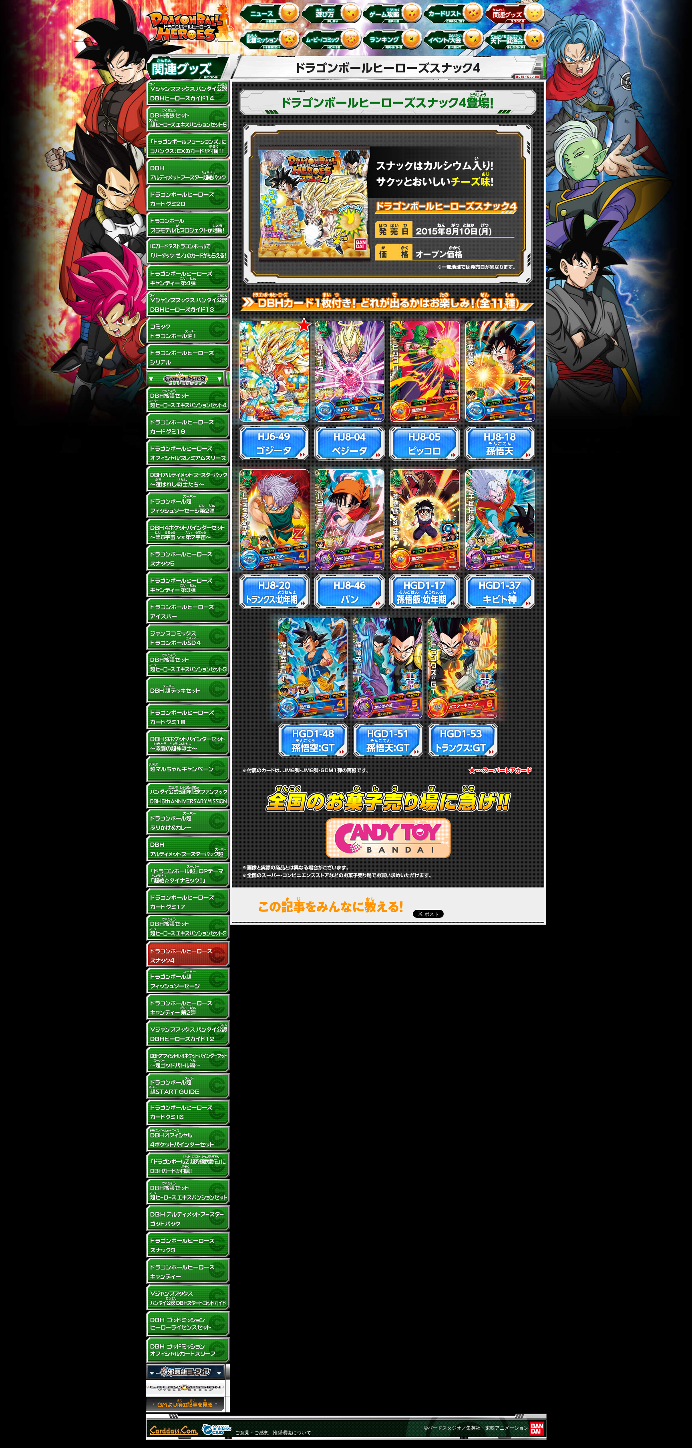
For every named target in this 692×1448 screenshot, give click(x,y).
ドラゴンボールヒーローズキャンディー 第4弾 (188, 277)
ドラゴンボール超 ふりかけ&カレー (188, 822)
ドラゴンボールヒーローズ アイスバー (188, 611)
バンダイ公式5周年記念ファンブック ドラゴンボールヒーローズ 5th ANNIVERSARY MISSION (188, 796)
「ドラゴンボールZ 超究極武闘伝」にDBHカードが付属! (188, 1165)
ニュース (271, 12)
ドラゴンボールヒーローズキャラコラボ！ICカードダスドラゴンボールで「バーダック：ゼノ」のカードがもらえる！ (188, 251)
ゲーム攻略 (393, 12)
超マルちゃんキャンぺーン (188, 769)
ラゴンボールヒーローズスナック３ (188, 1245)
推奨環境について (292, 1433)
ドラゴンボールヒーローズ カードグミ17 (188, 901)
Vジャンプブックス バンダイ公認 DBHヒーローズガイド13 (188, 304)
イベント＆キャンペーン (455, 39)
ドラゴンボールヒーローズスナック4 (188, 954)
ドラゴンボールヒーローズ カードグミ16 (188, 1113)
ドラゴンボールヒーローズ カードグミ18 (188, 716)
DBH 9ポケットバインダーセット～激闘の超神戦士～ (188, 743)
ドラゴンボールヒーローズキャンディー (188, 1271)
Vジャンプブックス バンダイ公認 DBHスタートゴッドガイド (188, 1297)
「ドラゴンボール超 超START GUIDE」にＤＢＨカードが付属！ (188, 1086)
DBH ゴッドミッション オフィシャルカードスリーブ (188, 1350)
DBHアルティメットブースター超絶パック (188, 172)
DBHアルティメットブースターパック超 (188, 848)
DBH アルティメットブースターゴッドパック (188, 1218)
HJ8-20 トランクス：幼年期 (274, 591)
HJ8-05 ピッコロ (424, 443)
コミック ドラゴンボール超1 (188, 330)
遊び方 (332, 12)
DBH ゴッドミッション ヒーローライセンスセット (188, 1324)
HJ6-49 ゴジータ (274, 443)
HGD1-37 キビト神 (499, 591)
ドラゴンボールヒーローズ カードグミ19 (188, 426)
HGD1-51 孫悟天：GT (387, 739)
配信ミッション (271, 39)
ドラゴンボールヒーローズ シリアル (188, 357)
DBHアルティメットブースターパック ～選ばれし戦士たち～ (188, 479)
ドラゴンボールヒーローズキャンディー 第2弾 (188, 1007)
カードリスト (455, 12)
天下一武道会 (516, 39)
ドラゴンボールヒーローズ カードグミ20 (188, 198)
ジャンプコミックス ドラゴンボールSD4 (188, 637)
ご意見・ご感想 (252, 1433)
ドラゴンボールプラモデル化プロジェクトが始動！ (188, 225)
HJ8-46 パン (349, 591)
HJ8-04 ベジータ (349, 443)
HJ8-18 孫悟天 (499, 443)
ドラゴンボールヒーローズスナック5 (188, 558)
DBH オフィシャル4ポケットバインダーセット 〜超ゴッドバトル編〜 (188, 1060)
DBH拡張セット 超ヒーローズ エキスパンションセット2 (188, 928)
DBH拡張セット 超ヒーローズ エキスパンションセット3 (188, 664)
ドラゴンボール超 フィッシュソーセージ (188, 980)
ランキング (393, 39)
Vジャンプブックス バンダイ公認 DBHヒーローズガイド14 (188, 93)
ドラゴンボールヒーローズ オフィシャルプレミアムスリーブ (188, 452)
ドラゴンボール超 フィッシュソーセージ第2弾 (188, 505)
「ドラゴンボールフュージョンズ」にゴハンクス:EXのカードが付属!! (188, 145)
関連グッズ (516, 12)
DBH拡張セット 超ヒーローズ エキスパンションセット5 (188, 119)
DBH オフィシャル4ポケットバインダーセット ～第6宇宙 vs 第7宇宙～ (188, 532)
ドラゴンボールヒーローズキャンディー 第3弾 (188, 584)
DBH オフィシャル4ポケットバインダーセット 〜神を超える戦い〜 (188, 1139)
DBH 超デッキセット (188, 690)
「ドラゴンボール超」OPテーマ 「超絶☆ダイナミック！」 (188, 875)
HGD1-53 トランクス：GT (462, 739)
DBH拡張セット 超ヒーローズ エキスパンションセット (188, 1192)
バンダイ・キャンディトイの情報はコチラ (388, 838)
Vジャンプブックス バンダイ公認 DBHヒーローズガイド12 (188, 1033)
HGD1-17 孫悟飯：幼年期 (424, 591)
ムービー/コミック (332, 39)
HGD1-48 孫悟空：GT (313, 739)
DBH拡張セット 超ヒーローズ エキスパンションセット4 (188, 400)
